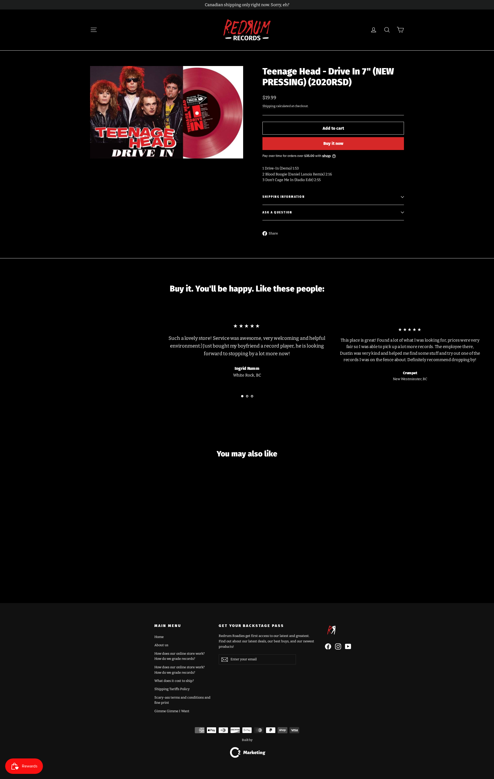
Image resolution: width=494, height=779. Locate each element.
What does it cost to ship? (174, 681)
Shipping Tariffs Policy (172, 689)
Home (159, 637)
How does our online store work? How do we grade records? (179, 656)
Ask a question (277, 212)
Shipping (269, 106)
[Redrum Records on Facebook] (328, 646)
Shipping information (283, 197)
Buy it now (333, 143)
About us (161, 645)
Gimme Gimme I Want (171, 711)
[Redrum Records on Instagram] (338, 646)
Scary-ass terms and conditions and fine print (182, 700)
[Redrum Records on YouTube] (348, 646)
